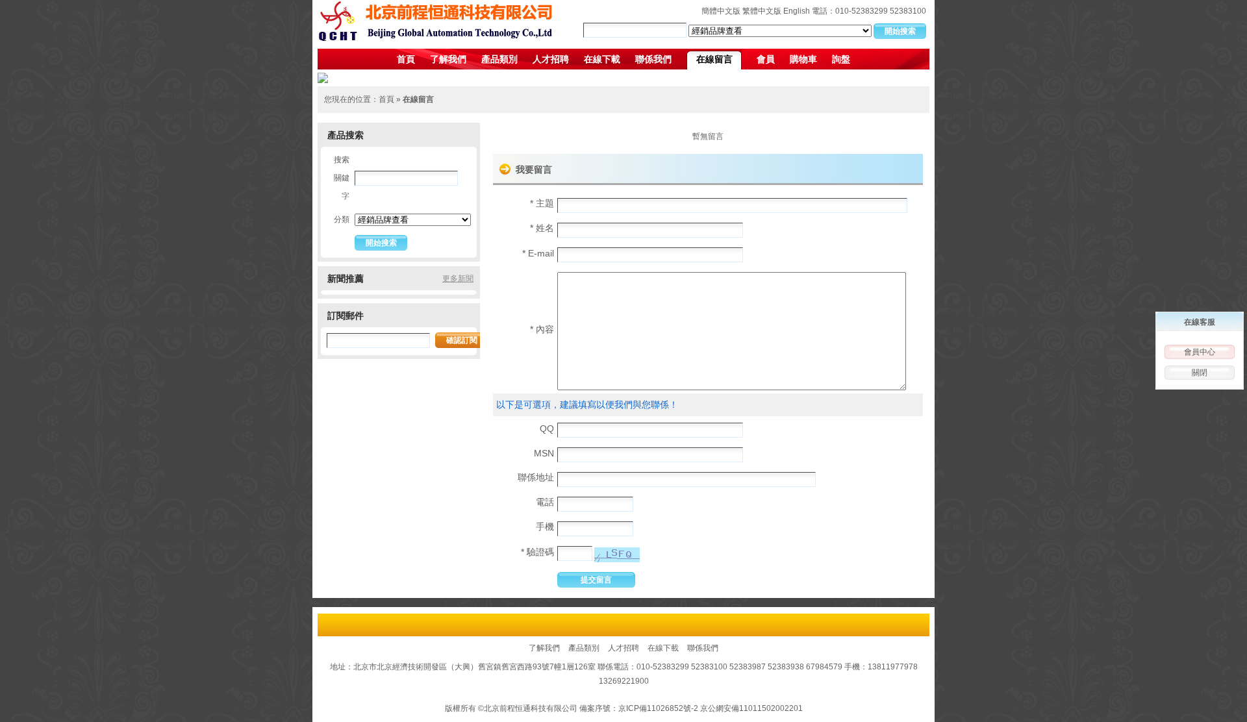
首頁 (406, 59)
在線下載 (602, 59)
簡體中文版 (720, 11)
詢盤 (841, 59)
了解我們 (448, 59)
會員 (766, 59)
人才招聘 (551, 59)
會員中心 (1199, 351)
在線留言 (714, 59)
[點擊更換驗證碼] (617, 554)
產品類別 (499, 59)
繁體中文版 (761, 11)
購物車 (803, 59)
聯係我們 (653, 59)
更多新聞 (457, 278)
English (796, 11)
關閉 (1199, 372)
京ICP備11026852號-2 (658, 708)
